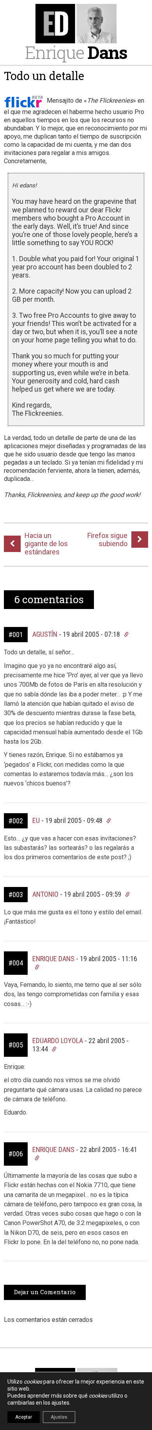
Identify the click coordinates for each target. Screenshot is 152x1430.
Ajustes (59, 1417)
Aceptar (23, 1417)
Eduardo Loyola (57, 1040)
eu (36, 820)
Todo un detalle (44, 75)
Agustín (44, 634)
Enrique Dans (53, 959)
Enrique (76, 52)
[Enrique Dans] (76, 23)
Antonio (45, 894)
